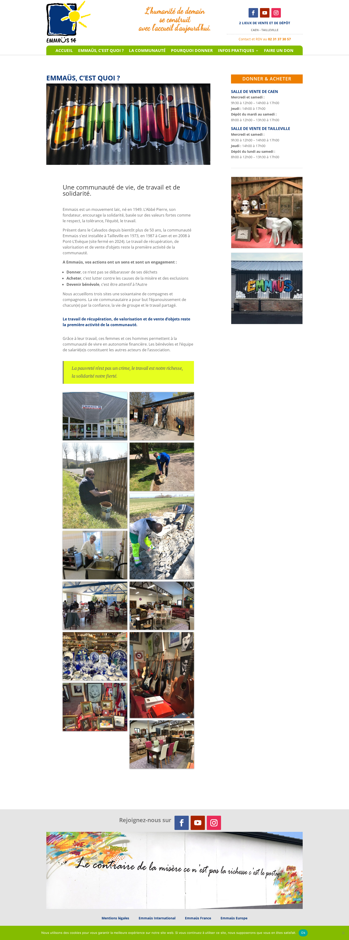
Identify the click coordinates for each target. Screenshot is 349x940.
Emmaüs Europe (234, 918)
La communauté (147, 51)
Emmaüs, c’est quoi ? (101, 51)
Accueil (64, 51)
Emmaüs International (157, 918)
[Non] (343, 933)
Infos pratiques (236, 51)
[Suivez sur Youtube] (264, 13)
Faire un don (278, 51)
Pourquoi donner (192, 51)
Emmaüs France (198, 918)
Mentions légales (115, 918)
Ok (303, 933)
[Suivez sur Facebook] (253, 13)
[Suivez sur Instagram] (276, 13)
